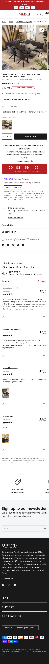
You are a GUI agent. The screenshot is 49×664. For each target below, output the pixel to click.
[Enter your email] (44, 528)
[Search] (41, 14)
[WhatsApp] (18, 244)
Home (4, 21)
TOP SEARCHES (12, 616)
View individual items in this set (16, 99)
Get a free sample (15, 217)
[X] (8, 244)
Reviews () (24, 83)
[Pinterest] (13, 244)
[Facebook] (3, 244)
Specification (9, 231)
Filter (7, 281)
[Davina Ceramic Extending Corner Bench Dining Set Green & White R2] (7, 125)
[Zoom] (41, 30)
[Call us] (37, 14)
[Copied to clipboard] (23, 244)
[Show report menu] (44, 317)
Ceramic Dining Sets (24, 21)
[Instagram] (10, 585)
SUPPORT (8, 607)
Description (8, 225)
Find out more (17, 492)
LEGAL (6, 598)
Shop (11, 21)
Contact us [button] (7, 579)
